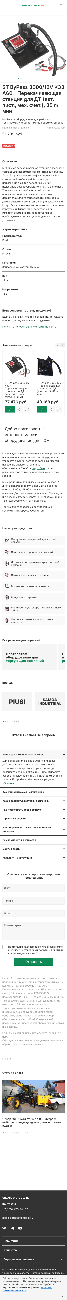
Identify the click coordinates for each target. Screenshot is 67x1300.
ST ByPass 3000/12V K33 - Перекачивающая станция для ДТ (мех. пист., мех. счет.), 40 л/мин (17, 389)
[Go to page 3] (7, 721)
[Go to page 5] (12, 721)
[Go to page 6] (14, 721)
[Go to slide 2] (21, 78)
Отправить (33, 962)
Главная (7, 1058)
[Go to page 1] (3, 721)
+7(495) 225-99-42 (15, 1209)
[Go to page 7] (16, 721)
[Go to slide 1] (18, 78)
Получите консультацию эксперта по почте (29, 326)
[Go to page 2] (5, 721)
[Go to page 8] (18, 721)
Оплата (8, 783)
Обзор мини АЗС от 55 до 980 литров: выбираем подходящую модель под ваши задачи (31, 1122)
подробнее (38, 468)
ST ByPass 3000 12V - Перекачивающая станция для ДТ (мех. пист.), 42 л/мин (49, 388)
